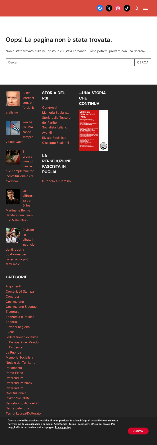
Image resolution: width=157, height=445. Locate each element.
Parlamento (14, 368)
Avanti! (47, 132)
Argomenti (13, 286)
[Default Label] (127, 8)
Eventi (10, 332)
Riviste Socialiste (54, 138)
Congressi (49, 107)
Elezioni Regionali (18, 327)
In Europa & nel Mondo (22, 342)
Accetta (138, 431)
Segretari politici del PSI (23, 403)
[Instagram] (118, 8)
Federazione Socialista (22, 337)
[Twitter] (109, 8)
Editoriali (12, 322)
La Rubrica (13, 352)
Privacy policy (63, 427)
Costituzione (15, 302)
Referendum (14, 378)
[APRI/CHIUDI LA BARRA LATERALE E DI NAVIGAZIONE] (147, 8)
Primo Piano (14, 373)
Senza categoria (17, 408)
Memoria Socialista (56, 112)
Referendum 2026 (19, 383)
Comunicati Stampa (20, 291)
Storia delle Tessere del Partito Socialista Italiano (56, 122)
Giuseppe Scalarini (55, 143)
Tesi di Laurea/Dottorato (23, 413)
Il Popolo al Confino (56, 181)
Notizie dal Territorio (20, 362)
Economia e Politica (20, 317)
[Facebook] (100, 8)
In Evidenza (14, 347)
